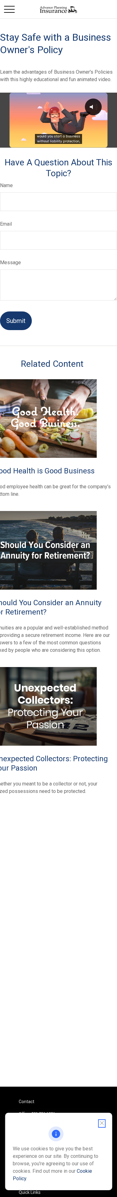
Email (6, 224)
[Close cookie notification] (101, 1123)
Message (10, 262)
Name (6, 185)
